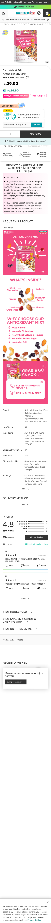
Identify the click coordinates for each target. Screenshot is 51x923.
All (4, 544)
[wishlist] (27, 77)
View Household (15, 611)
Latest (9, 544)
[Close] (47, 902)
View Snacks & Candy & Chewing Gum (19, 620)
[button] (47, 13)
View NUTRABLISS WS (17, 628)
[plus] (15, 134)
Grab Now (36, 125)
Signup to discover (14, 682)
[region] (25, 910)
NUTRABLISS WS (12, 69)
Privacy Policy (34, 920)
